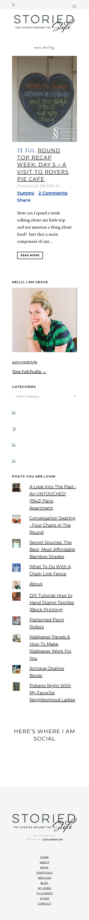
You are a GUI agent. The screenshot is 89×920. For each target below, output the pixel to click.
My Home (44, 888)
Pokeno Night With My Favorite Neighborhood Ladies (52, 692)
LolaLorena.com (52, 839)
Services (44, 877)
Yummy (25, 193)
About (36, 584)
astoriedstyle (24, 362)
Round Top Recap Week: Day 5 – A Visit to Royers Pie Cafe (43, 164)
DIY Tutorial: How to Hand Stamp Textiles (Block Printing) (51, 602)
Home (44, 857)
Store (44, 898)
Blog (44, 883)
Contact (44, 903)
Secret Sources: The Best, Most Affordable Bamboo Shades (52, 549)
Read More (30, 255)
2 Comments (53, 193)
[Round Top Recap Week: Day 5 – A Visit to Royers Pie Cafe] (44, 99)
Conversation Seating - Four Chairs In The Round (52, 525)
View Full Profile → (29, 372)
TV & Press (44, 893)
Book (44, 867)
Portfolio (45, 872)
